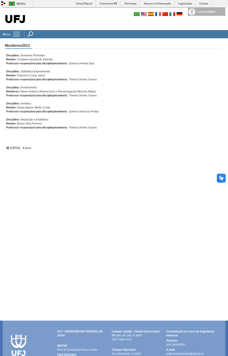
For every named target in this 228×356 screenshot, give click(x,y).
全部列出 (15, 148)
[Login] (3, 3)
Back (28, 148)
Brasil (21, 4)
